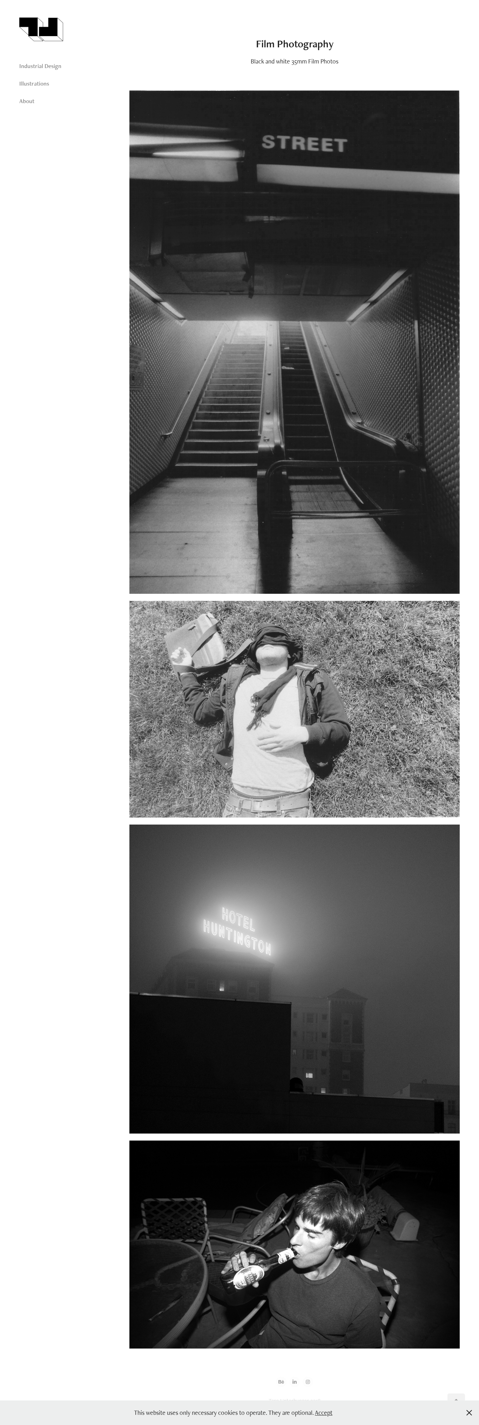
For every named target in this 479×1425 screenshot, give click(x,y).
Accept (323, 1413)
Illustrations (34, 83)
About (26, 101)
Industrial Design (40, 66)
